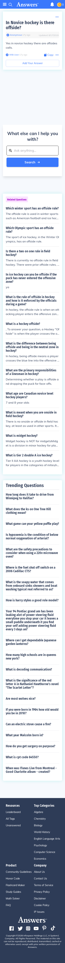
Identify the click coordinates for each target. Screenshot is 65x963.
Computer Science (44, 852)
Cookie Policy (41, 905)
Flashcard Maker (15, 885)
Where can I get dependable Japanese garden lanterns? (31, 642)
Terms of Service (43, 885)
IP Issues (39, 911)
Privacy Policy (42, 891)
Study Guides (13, 891)
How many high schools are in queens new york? (31, 656)
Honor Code (13, 878)
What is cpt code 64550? (22, 757)
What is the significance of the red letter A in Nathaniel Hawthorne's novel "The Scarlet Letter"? (32, 684)
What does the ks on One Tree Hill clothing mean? (28, 511)
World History (42, 832)
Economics (40, 858)
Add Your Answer (32, 63)
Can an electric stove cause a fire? (28, 724)
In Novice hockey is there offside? (30, 25)
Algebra (38, 812)
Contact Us (40, 878)
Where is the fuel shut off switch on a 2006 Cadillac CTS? (30, 569)
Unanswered (13, 825)
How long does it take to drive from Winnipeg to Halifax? (30, 496)
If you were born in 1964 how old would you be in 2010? (32, 711)
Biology (38, 825)
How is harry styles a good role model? (32, 600)
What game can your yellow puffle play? (32, 524)
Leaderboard (13, 812)
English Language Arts (47, 838)
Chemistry (40, 818)
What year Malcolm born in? (24, 735)
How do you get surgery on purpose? (30, 746)
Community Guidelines (19, 871)
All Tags (10, 818)
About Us (39, 871)
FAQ (8, 905)
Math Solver (13, 898)
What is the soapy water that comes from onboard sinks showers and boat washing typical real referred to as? (31, 585)
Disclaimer (40, 898)
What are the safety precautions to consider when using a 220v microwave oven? (32, 552)
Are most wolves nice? (21, 699)
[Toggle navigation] (4, 4)
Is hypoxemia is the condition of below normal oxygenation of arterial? (32, 536)
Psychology (40, 845)
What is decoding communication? (29, 669)
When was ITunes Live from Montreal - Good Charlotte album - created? (31, 770)
